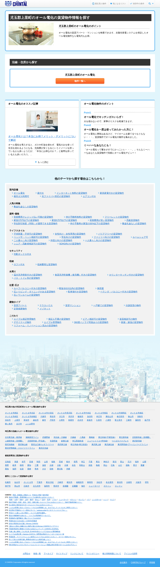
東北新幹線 (123, 437)
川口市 (62, 416)
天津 (48, 499)
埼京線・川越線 (60, 437)
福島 (53, 462)
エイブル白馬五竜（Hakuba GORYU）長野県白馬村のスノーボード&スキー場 (36, 534)
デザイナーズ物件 (22, 322)
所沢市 (71, 416)
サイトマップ (61, 553)
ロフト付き (19, 264)
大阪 (59, 465)
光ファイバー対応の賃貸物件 (56, 196)
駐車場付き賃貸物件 (78, 291)
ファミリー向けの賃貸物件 (107, 237)
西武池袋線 (9, 444)
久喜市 (99, 420)
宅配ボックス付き (22, 254)
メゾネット (45, 308)
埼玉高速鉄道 (77, 441)
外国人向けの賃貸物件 (61, 240)
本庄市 (99, 416)
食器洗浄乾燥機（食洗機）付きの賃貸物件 (75, 274)
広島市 (26, 486)
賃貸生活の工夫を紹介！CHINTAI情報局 (23, 521)
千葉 (90, 462)
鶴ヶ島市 (8, 424)
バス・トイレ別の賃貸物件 (27, 278)
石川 (129, 462)
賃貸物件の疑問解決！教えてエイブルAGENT (25, 518)
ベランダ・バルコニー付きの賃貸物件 (119, 291)
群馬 (76, 462)
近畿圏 (75, 486)
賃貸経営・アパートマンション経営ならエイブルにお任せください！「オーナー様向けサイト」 (42, 537)
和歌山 (82, 465)
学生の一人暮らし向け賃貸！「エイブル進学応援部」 (27, 513)
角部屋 (100, 288)
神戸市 (8, 486)
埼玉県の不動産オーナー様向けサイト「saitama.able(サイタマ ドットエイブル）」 (38, 510)
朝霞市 (71, 420)
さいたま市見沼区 (64, 413)
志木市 (80, 420)
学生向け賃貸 (37, 495)
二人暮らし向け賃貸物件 (26, 240)
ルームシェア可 (140, 237)
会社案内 (123, 562)
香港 (10, 499)
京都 (51, 465)
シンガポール (96, 499)
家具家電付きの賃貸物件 (112, 193)
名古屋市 (109, 482)
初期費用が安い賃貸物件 (102, 220)
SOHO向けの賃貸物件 (70, 243)
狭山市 (131, 416)
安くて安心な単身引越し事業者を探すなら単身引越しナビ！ (30, 539)
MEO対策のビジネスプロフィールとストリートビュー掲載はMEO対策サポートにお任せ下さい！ (43, 545)
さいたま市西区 (11, 413)
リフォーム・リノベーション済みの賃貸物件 (36, 325)
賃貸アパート (20, 305)
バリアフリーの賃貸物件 (110, 234)
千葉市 (39, 482)
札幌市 (8, 482)
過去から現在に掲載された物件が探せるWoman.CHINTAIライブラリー (34, 526)
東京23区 (50, 482)
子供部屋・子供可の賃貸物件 (28, 234)
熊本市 (56, 486)
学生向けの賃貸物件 (71, 237)
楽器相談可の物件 (128, 319)
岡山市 (17, 486)
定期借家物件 (20, 308)
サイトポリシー (92, 553)
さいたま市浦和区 (118, 413)
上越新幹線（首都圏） (14, 441)
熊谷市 (52, 416)
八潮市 (108, 420)
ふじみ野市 (30, 424)
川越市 (43, 416)
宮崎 (51, 469)
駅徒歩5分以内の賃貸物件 (72, 288)
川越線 (73, 437)
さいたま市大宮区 (46, 413)
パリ (88, 499)
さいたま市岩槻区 (29, 416)
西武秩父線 (62, 444)
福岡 (14, 469)
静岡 (22, 465)
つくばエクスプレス (120, 441)
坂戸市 (147, 420)
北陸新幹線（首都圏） (141, 437)
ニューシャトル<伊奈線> (97, 441)
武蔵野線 (46, 437)
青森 (16, 462)
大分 (44, 469)
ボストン (107, 486)
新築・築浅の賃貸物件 (132, 322)
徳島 (128, 465)
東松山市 (109, 416)
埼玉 (83, 462)
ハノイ (105, 499)
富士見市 (118, 420)
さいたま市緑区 (11, 416)
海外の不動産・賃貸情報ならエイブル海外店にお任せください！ (31, 497)
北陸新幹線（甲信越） (37, 441)
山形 (46, 462)
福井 (137, 462)
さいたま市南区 (136, 413)
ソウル (54, 499)
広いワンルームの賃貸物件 (27, 295)
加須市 (90, 416)
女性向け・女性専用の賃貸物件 (70, 234)
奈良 (74, 465)
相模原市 (80, 482)
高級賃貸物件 (133, 220)
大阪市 (138, 482)
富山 (122, 462)
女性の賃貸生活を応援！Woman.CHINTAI (23, 523)
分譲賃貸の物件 (133, 305)
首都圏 (65, 486)
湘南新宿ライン (32, 437)
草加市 (26, 420)
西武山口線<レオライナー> (42, 444)
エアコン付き (89, 196)
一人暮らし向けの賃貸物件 (98, 240)
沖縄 (68, 469)
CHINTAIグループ (138, 562)
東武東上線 (96, 444)
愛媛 (142, 465)
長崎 (29, 469)
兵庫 (66, 465)
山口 (120, 465)
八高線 (82, 437)
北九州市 (36, 486)
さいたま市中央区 (83, 413)
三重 (36, 465)
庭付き (40, 193)
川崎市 (60, 482)
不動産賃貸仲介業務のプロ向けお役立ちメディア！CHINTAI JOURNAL (34, 529)
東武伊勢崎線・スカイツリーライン (20, 448)
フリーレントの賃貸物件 (117, 217)
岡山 (105, 465)
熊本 (36, 469)
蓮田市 (138, 420)
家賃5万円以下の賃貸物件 (64, 220)
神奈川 (106, 462)
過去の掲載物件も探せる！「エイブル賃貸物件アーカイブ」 (30, 515)
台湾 (16, 499)
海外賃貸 (45, 495)
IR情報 (152, 562)
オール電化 (19, 193)
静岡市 (90, 482)
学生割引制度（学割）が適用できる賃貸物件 (36, 223)
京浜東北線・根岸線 (13, 437)
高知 (7, 469)
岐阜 (14, 465)
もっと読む (43, 162)
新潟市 (120, 482)
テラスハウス (46, 305)
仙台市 (17, 482)
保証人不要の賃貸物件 (59, 319)
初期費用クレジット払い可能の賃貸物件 (33, 217)
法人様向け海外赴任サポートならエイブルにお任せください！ (31, 505)
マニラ (112, 499)
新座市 (89, 420)
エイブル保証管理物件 (25, 319)
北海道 (8, 462)
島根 (98, 465)
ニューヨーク (94, 486)
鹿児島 (60, 469)
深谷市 (8, 420)
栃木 (68, 462)
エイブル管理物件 (52, 322)
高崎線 (92, 437)
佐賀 (22, 469)
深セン (37, 499)
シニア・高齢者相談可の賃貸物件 (30, 243)
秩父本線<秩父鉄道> (79, 444)
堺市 (147, 482)
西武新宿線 (137, 441)
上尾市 (17, 420)
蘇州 (31, 499)
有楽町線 (53, 441)
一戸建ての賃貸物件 (103, 305)
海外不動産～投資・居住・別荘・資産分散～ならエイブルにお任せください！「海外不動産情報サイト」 (45, 502)
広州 (43, 499)
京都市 (129, 482)
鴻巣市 (140, 416)
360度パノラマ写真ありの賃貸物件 (91, 322)
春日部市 (120, 416)
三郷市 (129, 420)
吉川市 (19, 424)
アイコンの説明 (130, 553)
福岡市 (47, 486)
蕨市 (44, 420)
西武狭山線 (23, 444)
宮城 (31, 462)
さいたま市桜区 (101, 413)
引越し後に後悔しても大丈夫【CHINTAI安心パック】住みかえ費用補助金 (34, 531)
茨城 (61, 462)
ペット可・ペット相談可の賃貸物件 (31, 237)
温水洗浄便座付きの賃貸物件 (28, 274)
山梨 (144, 462)
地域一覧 (37, 553)
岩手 (23, 462)
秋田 (38, 462)
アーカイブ (48, 553)
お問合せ (26, 553)
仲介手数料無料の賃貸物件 (79, 217)
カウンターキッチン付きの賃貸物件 (126, 274)
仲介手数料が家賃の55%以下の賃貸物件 (90, 223)
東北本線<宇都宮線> (106, 437)
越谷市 (36, 420)
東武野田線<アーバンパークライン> (133, 444)
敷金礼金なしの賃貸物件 (26, 206)
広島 (113, 465)
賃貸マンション (73, 305)
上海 (26, 499)
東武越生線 (109, 444)
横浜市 (69, 482)
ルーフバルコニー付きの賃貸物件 (30, 288)
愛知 (29, 465)
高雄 (21, 499)
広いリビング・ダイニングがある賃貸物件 (34, 291)
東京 (98, 462)
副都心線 (65, 441)
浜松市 (99, 482)
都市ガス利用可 (21, 196)
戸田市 (52, 420)
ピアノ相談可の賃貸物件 (95, 319)
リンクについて (76, 553)
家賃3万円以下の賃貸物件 (26, 220)
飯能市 (80, 416)
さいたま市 (28, 482)
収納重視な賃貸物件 (47, 264)
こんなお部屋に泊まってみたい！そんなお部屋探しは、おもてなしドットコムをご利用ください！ (43, 507)
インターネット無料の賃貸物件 (72, 193)
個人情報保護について (111, 553)
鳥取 (90, 465)
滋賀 (44, 465)
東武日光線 (43, 448)
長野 (7, 465)
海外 (83, 486)
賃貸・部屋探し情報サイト (22, 495)
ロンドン (118, 486)
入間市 (62, 420)
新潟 (114, 462)
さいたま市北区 (28, 413)
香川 (135, 465)
